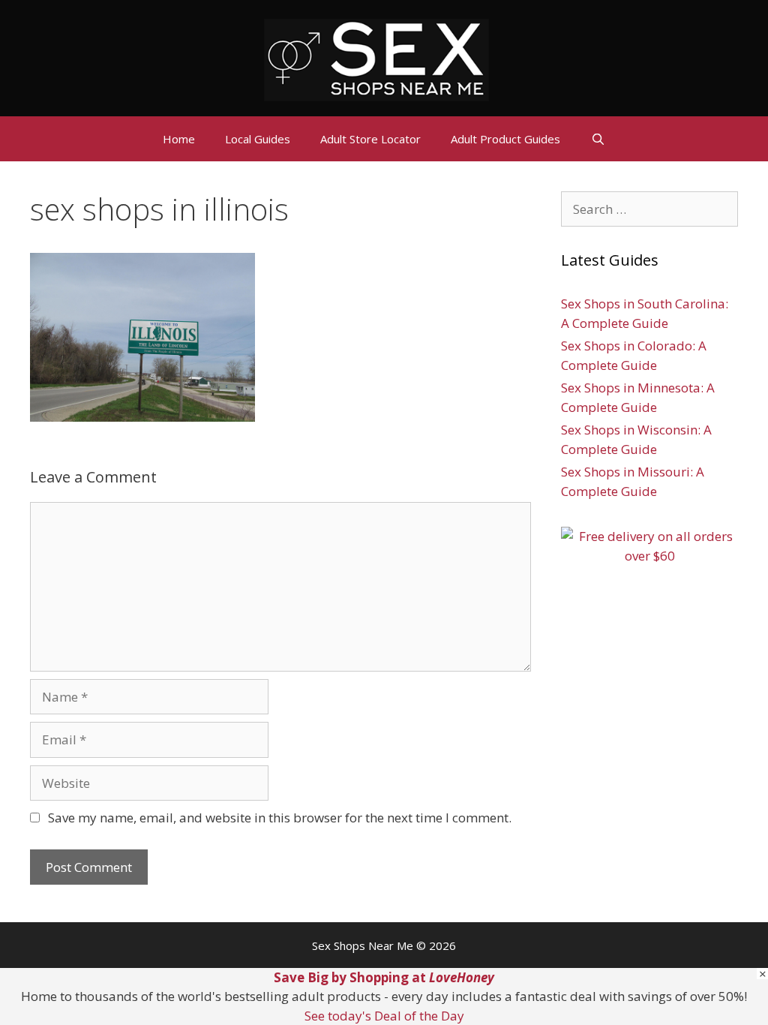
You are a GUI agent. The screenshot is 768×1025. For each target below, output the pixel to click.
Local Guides (257, 138)
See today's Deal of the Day (384, 1015)
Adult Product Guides (505, 138)
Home (179, 138)
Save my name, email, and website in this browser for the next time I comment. (280, 817)
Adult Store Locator (370, 138)
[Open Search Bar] (597, 138)
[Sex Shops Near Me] (376, 58)
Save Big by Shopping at (384, 977)
